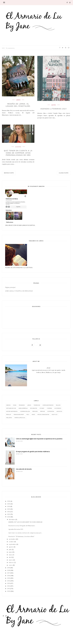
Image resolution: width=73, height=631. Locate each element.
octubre (11, 542)
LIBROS (18, 100)
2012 (8, 586)
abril (10, 557)
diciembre (12, 519)
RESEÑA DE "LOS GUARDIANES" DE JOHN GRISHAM (25, 522)
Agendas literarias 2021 (53, 109)
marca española (23, 408)
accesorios (18, 147)
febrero (11, 562)
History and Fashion (11, 411)
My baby (42, 408)
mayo (10, 555)
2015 (8, 578)
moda (14, 405)
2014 (8, 581)
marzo (11, 560)
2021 (8, 514)
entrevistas (50, 411)
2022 (8, 511)
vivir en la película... (19, 417)
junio (10, 552)
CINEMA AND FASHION (47, 405)
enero (11, 565)
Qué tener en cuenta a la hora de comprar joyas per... (25, 533)
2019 (8, 568)
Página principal (10, 287)
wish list (8, 414)
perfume (42, 411)
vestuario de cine (11, 408)
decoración (33, 408)
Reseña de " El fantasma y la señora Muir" (21, 536)
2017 (8, 573)
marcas (8, 405)
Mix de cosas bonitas (43, 414)
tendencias (37, 405)
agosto (11, 547)
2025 (8, 504)
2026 (8, 501)
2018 (8, 570)
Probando (22, 405)
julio (10, 549)
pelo (28, 414)
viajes (33, 414)
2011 (8, 588)
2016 (8, 575)
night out (55, 414)
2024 (8, 506)
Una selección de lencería (24, 469)
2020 (8, 517)
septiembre (12, 544)
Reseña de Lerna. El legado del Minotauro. (18, 105)
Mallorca (9, 417)
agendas (53, 105)
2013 (8, 583)
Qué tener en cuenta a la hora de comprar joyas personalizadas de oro (18, 153)
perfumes (35, 411)
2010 (8, 591)
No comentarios (10, 48)
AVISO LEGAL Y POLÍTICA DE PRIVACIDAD (19, 291)
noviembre (12, 539)
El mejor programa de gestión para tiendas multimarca (33, 451)
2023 (8, 509)
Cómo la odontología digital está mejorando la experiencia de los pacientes (39, 439)
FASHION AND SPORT (19, 414)
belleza (58, 405)
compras (49, 408)
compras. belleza (25, 411)
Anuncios (59, 411)
